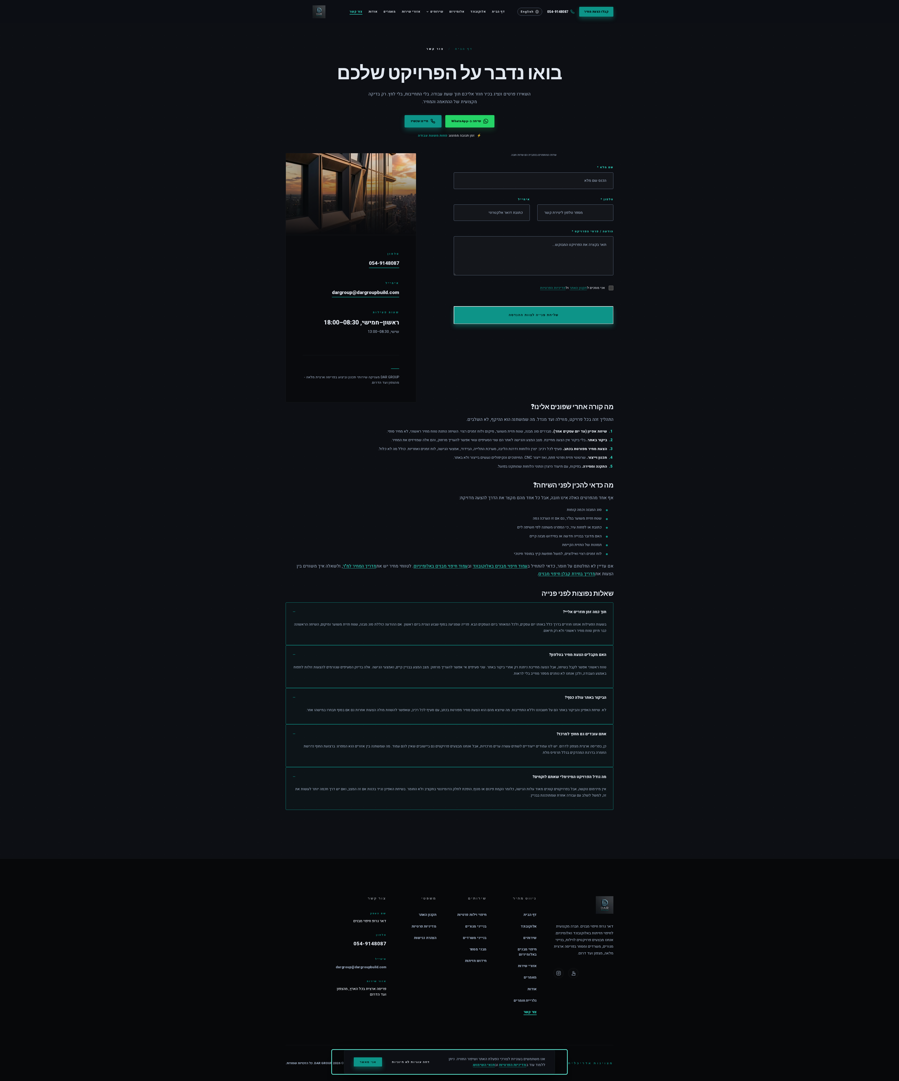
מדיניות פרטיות (424, 926)
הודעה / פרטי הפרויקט (592, 231)
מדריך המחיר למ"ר (359, 566)
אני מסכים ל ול (572, 287)
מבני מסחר (478, 949)
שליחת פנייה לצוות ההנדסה (533, 315)
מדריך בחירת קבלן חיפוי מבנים (566, 574)
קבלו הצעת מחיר (596, 11)
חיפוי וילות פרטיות (471, 914)
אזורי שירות (411, 12)
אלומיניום (456, 12)
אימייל (524, 199)
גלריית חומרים (525, 1000)
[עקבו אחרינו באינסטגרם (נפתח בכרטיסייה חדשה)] (558, 973)
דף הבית (498, 12)
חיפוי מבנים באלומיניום (527, 952)
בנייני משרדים (474, 937)
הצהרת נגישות (425, 937)
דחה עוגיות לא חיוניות (411, 1062)
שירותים (436, 12)
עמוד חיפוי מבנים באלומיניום (440, 566)
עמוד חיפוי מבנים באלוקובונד (500, 566)
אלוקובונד (478, 12)
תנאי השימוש (484, 1064)
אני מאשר (368, 1062)
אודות (373, 12)
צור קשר (356, 12)
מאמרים (389, 12)
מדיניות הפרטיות (553, 287)
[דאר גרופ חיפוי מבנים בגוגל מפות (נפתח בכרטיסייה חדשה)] (573, 973)
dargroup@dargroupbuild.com (365, 292)
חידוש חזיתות (475, 960)
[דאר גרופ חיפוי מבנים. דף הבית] (305, 11)
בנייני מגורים (475, 926)
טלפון (607, 199)
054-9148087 (384, 263)
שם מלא (605, 167)
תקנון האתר (578, 287)
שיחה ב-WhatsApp (466, 121)
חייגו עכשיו (419, 121)
